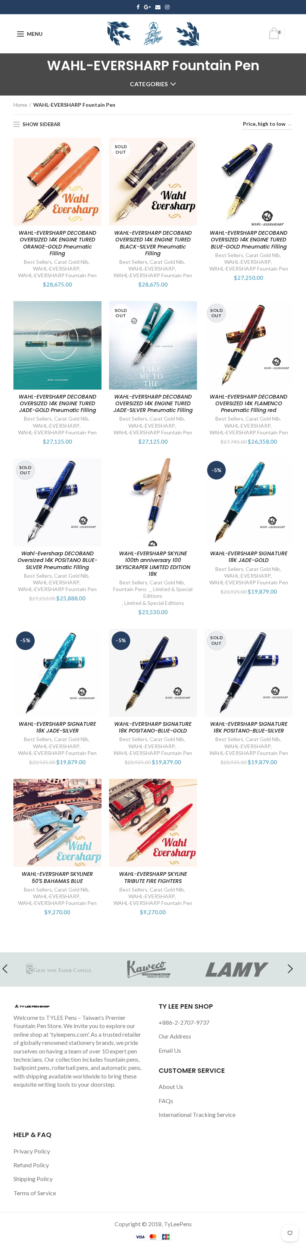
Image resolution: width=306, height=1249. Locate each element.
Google (147, 7)
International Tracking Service (197, 1114)
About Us (171, 1086)
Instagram (167, 7)
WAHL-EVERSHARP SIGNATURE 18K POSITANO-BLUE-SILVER (248, 727)
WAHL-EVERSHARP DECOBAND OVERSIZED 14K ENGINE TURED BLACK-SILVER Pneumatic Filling (153, 243)
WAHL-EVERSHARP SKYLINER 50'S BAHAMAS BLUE (57, 877)
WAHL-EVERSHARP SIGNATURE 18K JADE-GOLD (248, 556)
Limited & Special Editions (154, 603)
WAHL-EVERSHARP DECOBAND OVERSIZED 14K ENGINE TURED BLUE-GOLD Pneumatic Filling (248, 239)
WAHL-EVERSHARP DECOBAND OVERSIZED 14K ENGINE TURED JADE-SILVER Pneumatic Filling (153, 403)
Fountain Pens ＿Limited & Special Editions (153, 592)
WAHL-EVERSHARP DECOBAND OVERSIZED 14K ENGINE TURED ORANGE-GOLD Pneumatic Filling (57, 243)
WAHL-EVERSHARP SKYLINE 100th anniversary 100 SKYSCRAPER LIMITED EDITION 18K (153, 563)
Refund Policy (31, 1164)
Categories (149, 83)
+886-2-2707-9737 (184, 1022)
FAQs (166, 1100)
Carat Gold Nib (71, 262)
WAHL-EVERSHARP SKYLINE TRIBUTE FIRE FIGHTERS (153, 877)
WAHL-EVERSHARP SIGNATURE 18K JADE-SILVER (57, 727)
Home (20, 105)
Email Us (170, 1050)
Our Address (175, 1036)
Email (158, 7)
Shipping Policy (33, 1178)
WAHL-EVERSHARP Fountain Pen (57, 275)
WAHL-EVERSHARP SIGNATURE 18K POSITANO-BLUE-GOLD (152, 727)
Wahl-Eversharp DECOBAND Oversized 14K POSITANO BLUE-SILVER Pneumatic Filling (57, 560)
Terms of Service (34, 1192)
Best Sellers (38, 262)
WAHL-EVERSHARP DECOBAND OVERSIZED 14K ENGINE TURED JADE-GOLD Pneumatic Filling (57, 403)
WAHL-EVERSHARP (56, 268)
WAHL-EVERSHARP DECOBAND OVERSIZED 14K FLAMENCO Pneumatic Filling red (248, 403)
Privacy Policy (31, 1151)
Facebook (138, 7)
